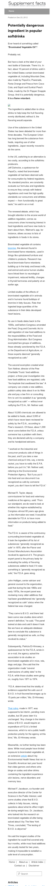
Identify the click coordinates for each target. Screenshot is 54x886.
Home (11, 10)
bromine (12, 248)
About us (23, 861)
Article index (37, 861)
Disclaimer (34, 865)
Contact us (19, 865)
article (24, 755)
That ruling (13, 708)
